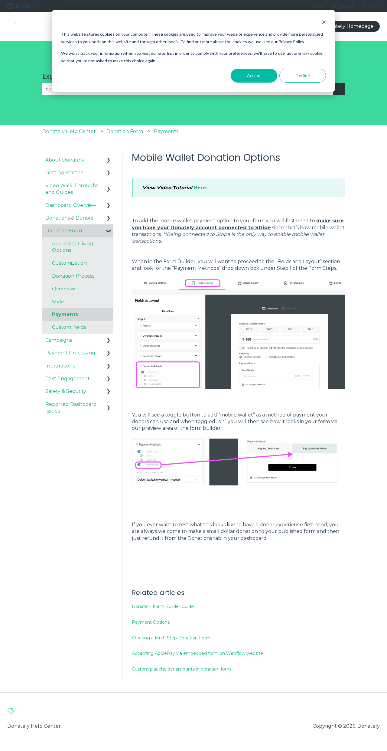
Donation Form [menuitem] (63, 230)
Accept (254, 75)
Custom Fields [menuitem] (69, 327)
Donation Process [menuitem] (73, 276)
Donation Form (124, 131)
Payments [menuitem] (65, 314)
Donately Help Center (69, 131)
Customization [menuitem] (69, 263)
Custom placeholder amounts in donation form (181, 669)
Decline (303, 75)
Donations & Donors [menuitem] (69, 218)
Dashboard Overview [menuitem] (70, 205)
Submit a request (333, 6)
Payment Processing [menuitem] (70, 353)
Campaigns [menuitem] (58, 340)
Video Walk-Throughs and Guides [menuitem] (71, 189)
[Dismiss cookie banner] (324, 23)
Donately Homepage (348, 26)
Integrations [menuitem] (60, 366)
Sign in (372, 6)
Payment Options (151, 622)
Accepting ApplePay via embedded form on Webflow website (197, 653)
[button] (108, 160)
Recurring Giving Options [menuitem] (72, 247)
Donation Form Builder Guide (163, 606)
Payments (166, 131)
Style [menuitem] (58, 302)
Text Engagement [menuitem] (67, 378)
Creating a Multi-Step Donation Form (171, 638)
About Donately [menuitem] (64, 160)
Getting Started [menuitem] (64, 172)
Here (200, 188)
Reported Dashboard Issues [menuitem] (71, 407)
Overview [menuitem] (63, 289)
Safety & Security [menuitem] (65, 391)
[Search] (339, 89)
